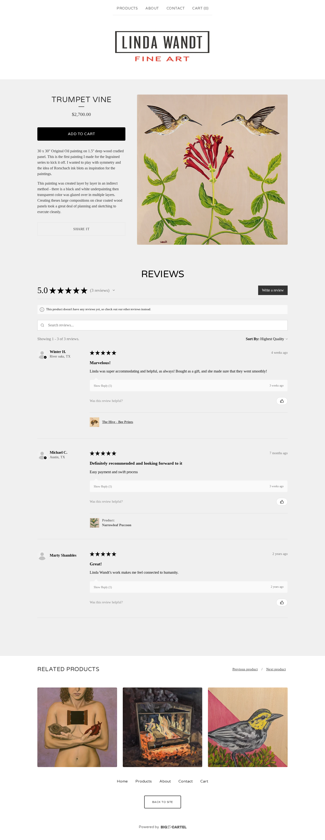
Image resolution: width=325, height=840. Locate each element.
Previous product (245, 669)
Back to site (162, 802)
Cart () (200, 8)
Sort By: (252, 339)
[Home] (162, 46)
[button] (114, 290)
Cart (204, 781)
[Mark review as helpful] (282, 401)
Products (127, 8)
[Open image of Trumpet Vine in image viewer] (212, 170)
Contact (176, 8)
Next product (276, 669)
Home (122, 781)
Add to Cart (81, 134)
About (152, 8)
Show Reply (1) (103, 385)
